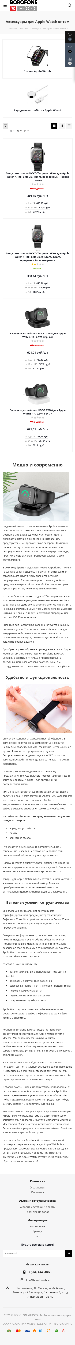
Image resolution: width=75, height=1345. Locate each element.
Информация (37, 1220)
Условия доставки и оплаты (37, 1207)
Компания (37, 1181)
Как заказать (38, 1226)
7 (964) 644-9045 (39, 1272)
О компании (38, 1187)
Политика (37, 1192)
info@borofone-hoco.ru (40, 1280)
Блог (37, 1236)
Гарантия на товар (37, 1211)
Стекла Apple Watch (37, 71)
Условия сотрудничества (37, 1201)
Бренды (38, 1231)
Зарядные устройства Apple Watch (38, 110)
